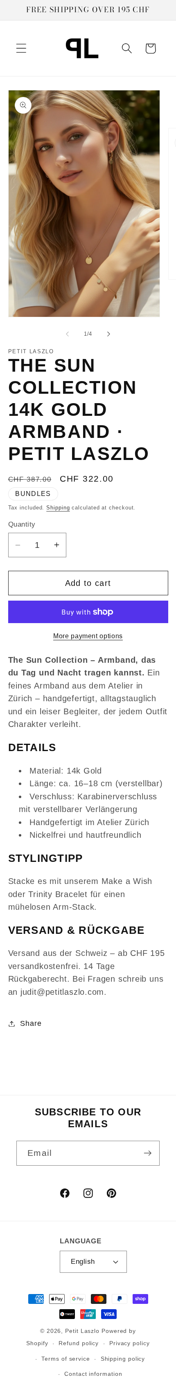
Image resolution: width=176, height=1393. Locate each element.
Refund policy (79, 1343)
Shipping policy (123, 1358)
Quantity (22, 524)
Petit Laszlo (82, 1331)
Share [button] (30, 1023)
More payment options (88, 636)
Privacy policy (129, 1343)
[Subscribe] (147, 1153)
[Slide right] (109, 334)
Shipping (58, 508)
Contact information (93, 1374)
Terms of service (65, 1358)
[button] (21, 48)
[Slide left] (67, 334)
